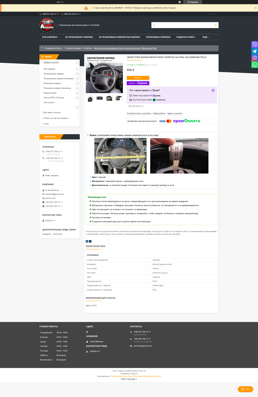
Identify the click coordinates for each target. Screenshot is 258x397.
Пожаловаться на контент (121, 376)
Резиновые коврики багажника (57, 88)
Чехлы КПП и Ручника (54, 98)
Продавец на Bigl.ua (129, 373)
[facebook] (87, 242)
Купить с (133, 83)
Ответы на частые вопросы (56, 118)
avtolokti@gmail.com (54, 194)
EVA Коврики (49, 37)
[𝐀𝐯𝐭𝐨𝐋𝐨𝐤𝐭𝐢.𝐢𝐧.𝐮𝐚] (47, 25)
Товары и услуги (53, 48)
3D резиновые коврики (79, 37)
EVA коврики (49, 69)
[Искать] (216, 25)
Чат (248, 389)
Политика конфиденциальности (147, 376)
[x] (90, 242)
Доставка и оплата (52, 112)
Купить (138, 78)
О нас (46, 124)
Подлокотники (185, 37)
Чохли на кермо (73, 48)
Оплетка (87, 48)
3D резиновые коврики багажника (119, 37)
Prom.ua (142, 371)
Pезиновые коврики (158, 37)
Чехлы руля (49, 102)
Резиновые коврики (52, 83)
